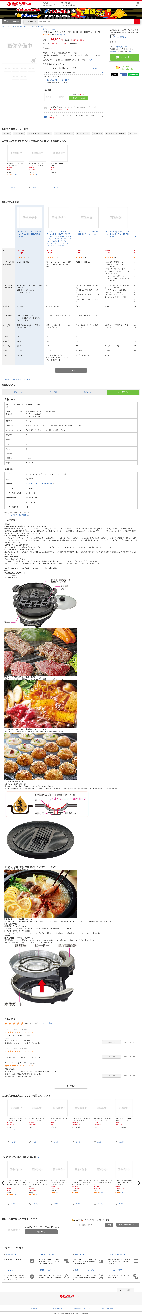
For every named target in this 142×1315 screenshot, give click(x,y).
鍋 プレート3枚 (82, 133)
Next (139, 221)
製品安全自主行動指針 (107, 1308)
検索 (109, 1225)
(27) (15, 1129)
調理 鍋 (6, 133)
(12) (102, 1129)
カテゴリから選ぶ (13, 21)
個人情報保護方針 (58, 1308)
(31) (37, 1194)
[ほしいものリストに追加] (33, 60)
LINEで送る (134, 75)
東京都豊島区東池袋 (68, 4)
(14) (37, 1129)
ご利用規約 (33, 1308)
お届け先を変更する (119, 37)
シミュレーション (97, 68)
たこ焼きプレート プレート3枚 (39, 133)
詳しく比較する (71, 370)
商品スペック (19, 392)
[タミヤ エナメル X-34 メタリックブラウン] (60, 1108)
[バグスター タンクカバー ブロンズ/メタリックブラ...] (81, 1108)
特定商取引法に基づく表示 (82, 1308)
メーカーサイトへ (46, 483)
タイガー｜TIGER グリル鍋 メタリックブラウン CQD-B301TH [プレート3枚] (29, 234)
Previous (3, 221)
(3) (36, 174)
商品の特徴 (53, 392)
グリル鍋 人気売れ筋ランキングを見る (16, 379)
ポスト (115, 75)
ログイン (23, 25)
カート (138, 5)
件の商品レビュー (62, 35)
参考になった (111, 1042)
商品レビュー (88, 392)
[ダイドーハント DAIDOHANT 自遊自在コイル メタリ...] (125, 1108)
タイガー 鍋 (18, 133)
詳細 (90, 60)
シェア (124, 75)
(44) (58, 1192)
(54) (15, 1194)
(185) (102, 1192)
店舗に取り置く (127, 68)
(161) (15, 174)
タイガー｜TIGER (49, 29)
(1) (79, 1192)
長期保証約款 (114, 51)
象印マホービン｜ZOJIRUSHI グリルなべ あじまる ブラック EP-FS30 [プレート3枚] (117, 234)
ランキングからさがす (62, 24)
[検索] (137, 21)
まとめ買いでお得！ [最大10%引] (58, 80)
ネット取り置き (99, 24)
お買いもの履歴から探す (127, 1225)
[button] (133, 133)
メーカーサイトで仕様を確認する (16, 515)
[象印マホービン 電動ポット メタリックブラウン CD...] (103, 1108)
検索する (41, 1232)
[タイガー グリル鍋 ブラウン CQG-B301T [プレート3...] (38, 1108)
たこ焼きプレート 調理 (64, 133)
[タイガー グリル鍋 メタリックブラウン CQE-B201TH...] (16, 1108)
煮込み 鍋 (97, 133)
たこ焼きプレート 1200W (115, 133)
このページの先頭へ (125, 1290)
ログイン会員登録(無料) (48, 4)
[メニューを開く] (3, 4)
